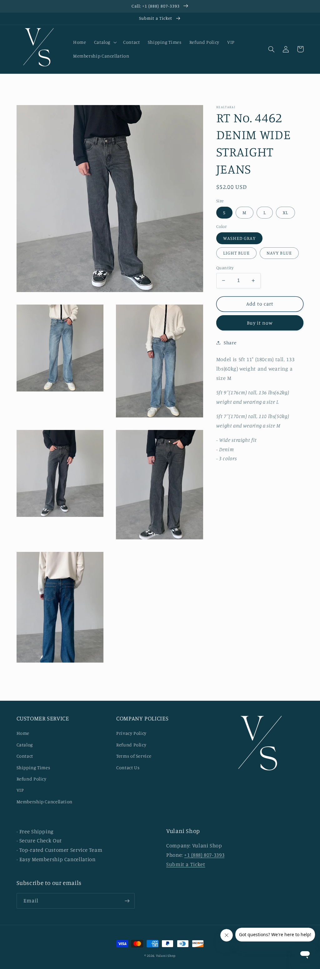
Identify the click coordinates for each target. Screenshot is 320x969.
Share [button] (230, 342)
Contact (25, 756)
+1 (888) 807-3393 (204, 855)
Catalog (25, 744)
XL (285, 212)
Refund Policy (32, 778)
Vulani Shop (166, 955)
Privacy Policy (131, 733)
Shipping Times (33, 767)
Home (23, 733)
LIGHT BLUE (236, 252)
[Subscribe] (127, 900)
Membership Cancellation (45, 801)
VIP (20, 790)
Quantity (224, 267)
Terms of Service (133, 756)
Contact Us (127, 767)
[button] (104, 42)
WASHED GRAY (239, 238)
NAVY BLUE (279, 252)
